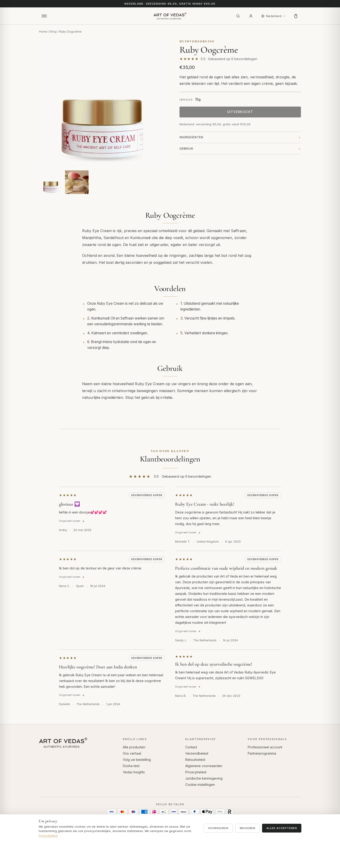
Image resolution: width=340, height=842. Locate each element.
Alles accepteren (281, 828)
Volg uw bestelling (137, 760)
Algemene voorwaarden (203, 766)
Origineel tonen (69, 520)
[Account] (251, 16)
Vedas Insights (134, 772)
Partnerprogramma (262, 753)
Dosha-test (131, 766)
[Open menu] (44, 16)
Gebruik (186, 148)
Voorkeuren (218, 828)
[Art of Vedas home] (170, 15)
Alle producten (134, 747)
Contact (191, 747)
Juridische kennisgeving (204, 778)
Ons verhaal (132, 753)
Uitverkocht (240, 112)
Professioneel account (265, 747)
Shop (53, 31)
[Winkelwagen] (296, 16)
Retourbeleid (195, 760)
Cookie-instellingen (200, 785)
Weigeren (247, 828)
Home (43, 31)
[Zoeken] (238, 16)
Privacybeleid (195, 772)
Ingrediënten (191, 137)
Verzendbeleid (196, 753)
